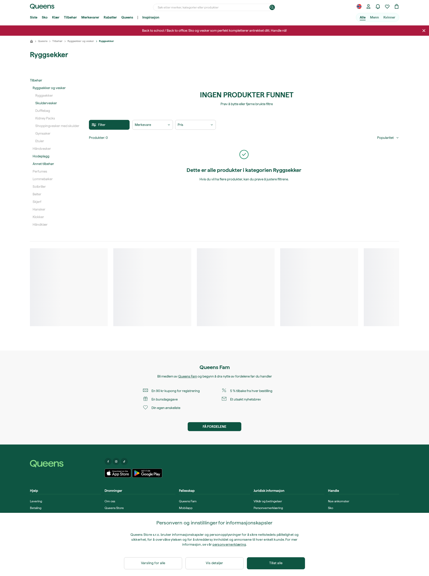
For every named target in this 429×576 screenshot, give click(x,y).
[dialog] (214, 544)
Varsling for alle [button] (153, 563)
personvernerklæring (229, 545)
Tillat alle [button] (275, 563)
